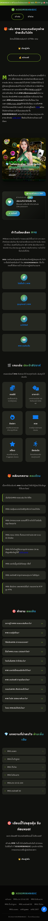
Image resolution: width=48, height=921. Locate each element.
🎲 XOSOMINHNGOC (24, 9)
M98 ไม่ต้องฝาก (37, 899)
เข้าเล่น (17, 16)
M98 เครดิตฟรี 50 (25, 904)
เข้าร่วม (30, 16)
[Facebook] (44, 909)
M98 (38, 107)
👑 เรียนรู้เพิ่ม (24, 48)
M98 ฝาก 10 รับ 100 (21, 899)
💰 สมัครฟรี (24, 57)
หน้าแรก (8, 899)
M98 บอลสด (13, 909)
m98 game (23, 552)
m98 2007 (17, 117)
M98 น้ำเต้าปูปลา (11, 904)
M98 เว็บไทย (38, 904)
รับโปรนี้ (14, 213)
